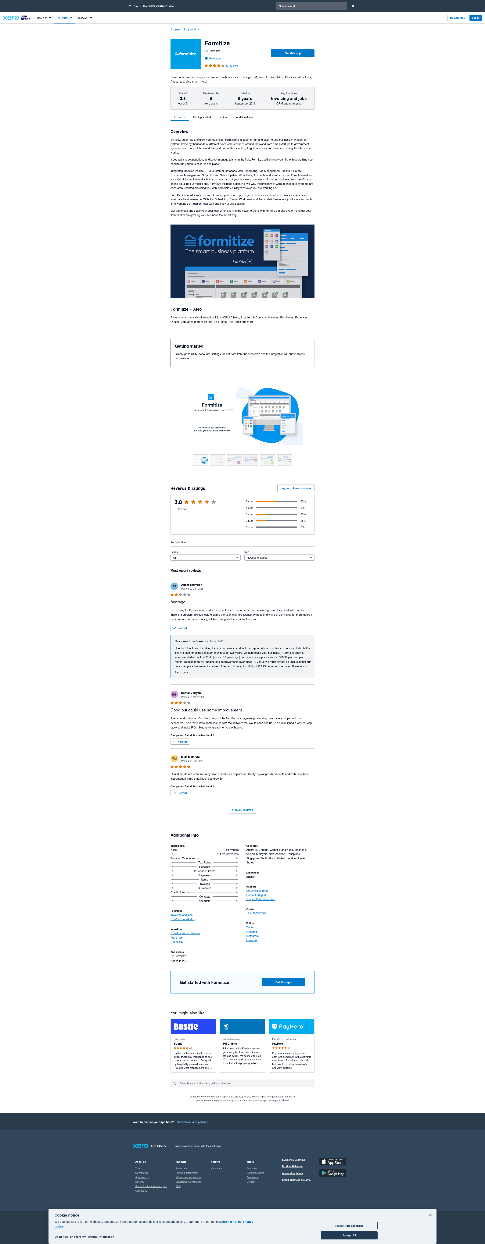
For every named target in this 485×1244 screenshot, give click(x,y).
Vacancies (216, 1168)
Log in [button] (476, 17)
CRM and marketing (183, 919)
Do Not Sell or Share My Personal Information (84, 1237)
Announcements (255, 1173)
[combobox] (246, 1083)
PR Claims (230, 1043)
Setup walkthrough (257, 890)
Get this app (293, 53)
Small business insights (296, 1180)
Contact (251, 1181)
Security (139, 1181)
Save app (215, 58)
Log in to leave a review (296, 488)
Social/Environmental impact (151, 1186)
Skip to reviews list (192, 504)
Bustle (178, 1043)
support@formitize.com (260, 899)
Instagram (252, 936)
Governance (142, 1173)
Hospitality (177, 942)
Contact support (256, 895)
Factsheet (252, 1168)
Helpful (182, 628)
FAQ (178, 1186)
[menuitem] (43, 17)
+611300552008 (256, 913)
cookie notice (232, 1221)
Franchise (177, 937)
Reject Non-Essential (349, 1226)
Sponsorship (142, 1177)
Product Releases (292, 1166)
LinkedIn (251, 940)
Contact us (141, 1190)
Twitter (250, 927)
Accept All (349, 1235)
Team (138, 1168)
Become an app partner (192, 1122)
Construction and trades (185, 933)
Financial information (187, 1173)
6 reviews (232, 66)
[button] (242, 261)
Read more (181, 672)
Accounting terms (292, 1173)
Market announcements (188, 1177)
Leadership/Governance (189, 1181)
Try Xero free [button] (457, 17)
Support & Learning (293, 1159)
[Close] (353, 6)
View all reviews (242, 810)
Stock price (182, 1168)
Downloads (253, 1177)
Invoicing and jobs (182, 915)
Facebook (252, 932)
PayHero (278, 1043)
